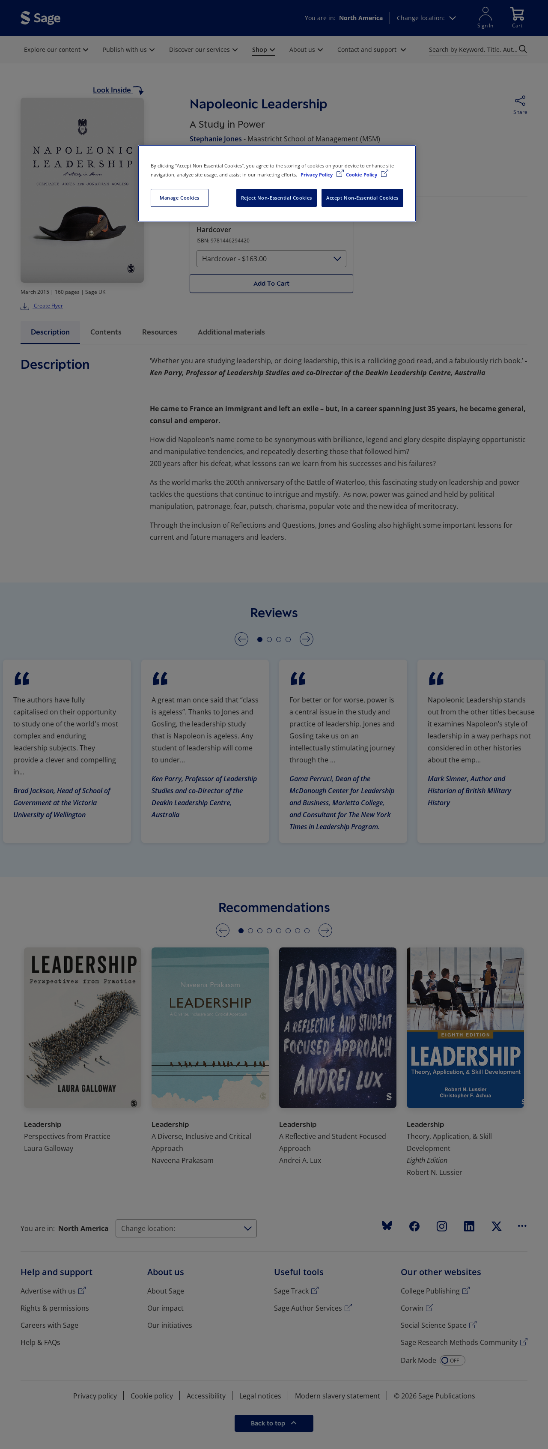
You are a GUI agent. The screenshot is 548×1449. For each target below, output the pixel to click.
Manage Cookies (180, 197)
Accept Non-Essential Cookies (362, 197)
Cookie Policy (362, 174)
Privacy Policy (317, 174)
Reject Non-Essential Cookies (276, 197)
